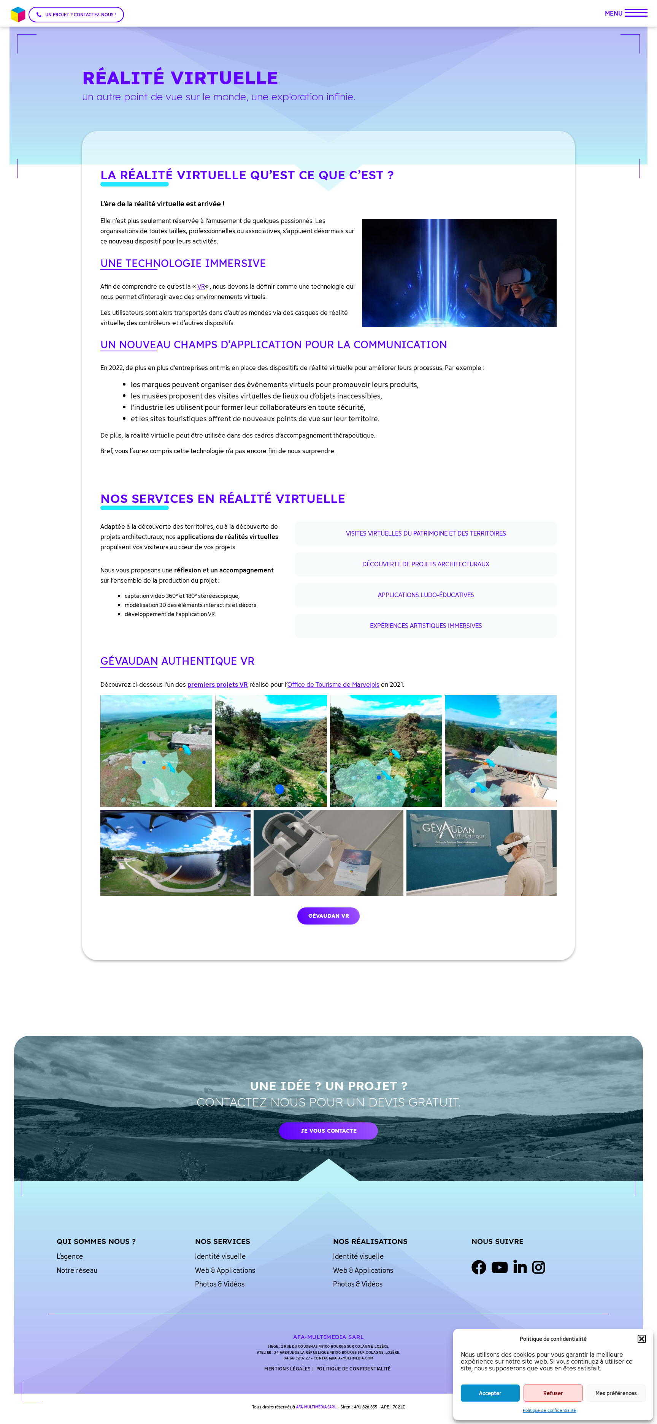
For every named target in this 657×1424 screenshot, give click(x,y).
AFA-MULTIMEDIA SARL (316, 1407)
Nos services (222, 1241)
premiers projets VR (217, 684)
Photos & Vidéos (219, 1284)
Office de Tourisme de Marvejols (333, 684)
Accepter (490, 1393)
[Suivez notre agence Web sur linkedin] (520, 1268)
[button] (642, 1339)
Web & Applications (225, 1270)
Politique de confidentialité (549, 1410)
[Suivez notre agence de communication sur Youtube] (500, 1268)
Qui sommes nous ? (96, 1241)
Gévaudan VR (328, 915)
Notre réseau (77, 1270)
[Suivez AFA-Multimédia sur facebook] (478, 1268)
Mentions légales (287, 1368)
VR (201, 286)
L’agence (70, 1256)
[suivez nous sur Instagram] (538, 1268)
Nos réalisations (370, 1241)
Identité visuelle (220, 1256)
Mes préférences (616, 1393)
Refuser (553, 1393)
